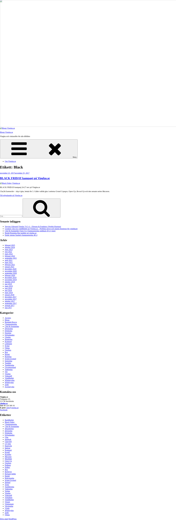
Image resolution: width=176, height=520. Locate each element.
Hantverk (8, 446)
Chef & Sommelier (12, 326)
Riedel (7, 354)
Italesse (7, 448)
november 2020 (11, 271)
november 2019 (11, 280)
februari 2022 (10, 256)
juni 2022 (8, 252)
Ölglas (7, 348)
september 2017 (11, 303)
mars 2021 (9, 262)
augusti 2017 (9, 306)
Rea (6, 352)
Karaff (7, 452)
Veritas (7, 491)
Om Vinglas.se (10, 161)
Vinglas (8, 374)
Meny (75, 157)
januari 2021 (9, 267)
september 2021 (11, 258)
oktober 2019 (10, 282)
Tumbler (8, 363)
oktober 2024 (10, 247)
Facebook (3, 410)
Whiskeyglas (9, 380)
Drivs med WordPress (8, 519)
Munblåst (8, 459)
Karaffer (8, 454)
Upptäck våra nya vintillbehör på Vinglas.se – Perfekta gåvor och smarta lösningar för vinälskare (41, 229)
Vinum (7, 502)
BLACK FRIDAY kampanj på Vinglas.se (25, 178)
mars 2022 (9, 254)
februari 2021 (10, 265)
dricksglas (8, 431)
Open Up (8, 461)
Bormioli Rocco (11, 322)
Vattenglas (9, 370)
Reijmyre (8, 472)
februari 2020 (10, 275)
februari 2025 (10, 245)
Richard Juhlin (10, 474)
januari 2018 (9, 295)
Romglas (8, 357)
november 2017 (11, 299)
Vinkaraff (8, 376)
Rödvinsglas (9, 478)
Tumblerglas (9, 365)
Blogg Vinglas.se (6, 132)
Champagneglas (11, 324)
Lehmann (8, 344)
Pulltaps (8, 465)
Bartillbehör (9, 420)
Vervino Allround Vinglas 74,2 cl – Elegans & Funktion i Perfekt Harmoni (33, 227)
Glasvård (8, 442)
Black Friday (10, 422)
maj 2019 (8, 284)
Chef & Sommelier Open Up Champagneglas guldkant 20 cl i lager (30, 231)
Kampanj (8, 342)
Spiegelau (8, 361)
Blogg (7, 320)
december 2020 (10, 269)
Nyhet (7, 346)
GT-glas (8, 444)
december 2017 (10, 297)
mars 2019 (9, 286)
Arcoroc (8, 318)
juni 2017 (8, 308)
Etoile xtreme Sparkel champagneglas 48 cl (21, 235)
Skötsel (7, 482)
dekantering (9, 429)
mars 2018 (9, 293)
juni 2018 (8, 288)
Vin (6, 372)
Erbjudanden (9, 335)
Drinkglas (8, 331)
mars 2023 (9, 250)
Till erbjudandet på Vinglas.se (11, 195)
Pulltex (7, 467)
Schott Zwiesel (10, 359)
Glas (6, 437)
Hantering (8, 339)
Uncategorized (10, 367)
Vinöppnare (9, 504)
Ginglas (8, 337)
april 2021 (8, 260)
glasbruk (8, 439)
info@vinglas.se (12, 408)
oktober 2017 (10, 301)
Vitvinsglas (9, 506)
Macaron (8, 457)
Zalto (7, 385)
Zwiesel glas (9, 387)
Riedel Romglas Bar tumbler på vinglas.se (21, 233)
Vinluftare (8, 498)
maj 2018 (8, 290)
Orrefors (8, 350)
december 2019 (10, 278)
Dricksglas (9, 329)
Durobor (8, 333)
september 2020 (11, 273)
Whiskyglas (9, 382)
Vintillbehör (9, 378)
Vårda (7, 508)
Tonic (7, 485)
